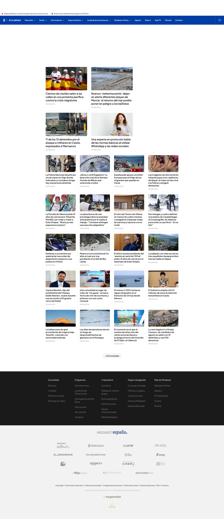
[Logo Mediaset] (112, 433)
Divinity (158, 406)
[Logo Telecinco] (96, 445)
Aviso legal (59, 485)
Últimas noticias (56, 395)
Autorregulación (109, 398)
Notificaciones (108, 404)
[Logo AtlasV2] (79, 473)
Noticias (52, 385)
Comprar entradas (137, 385)
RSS (158, 485)
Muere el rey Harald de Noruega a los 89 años (71, 14)
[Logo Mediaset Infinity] (63, 445)
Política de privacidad (93, 485)
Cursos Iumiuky (135, 395)
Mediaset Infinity (162, 385)
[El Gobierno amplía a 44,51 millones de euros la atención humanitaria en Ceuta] (163, 278)
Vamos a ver (80, 407)
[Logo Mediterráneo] (144, 473)
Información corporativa (74, 485)
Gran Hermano (82, 385)
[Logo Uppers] (95, 463)
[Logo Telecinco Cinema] (128, 463)
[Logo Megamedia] (113, 497)
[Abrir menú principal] (219, 20)
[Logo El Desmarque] (63, 455)
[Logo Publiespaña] (112, 473)
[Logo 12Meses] (160, 464)
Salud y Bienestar (136, 406)
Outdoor (79, 417)
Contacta (106, 385)
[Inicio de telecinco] (4, 20)
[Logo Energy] (160, 454)
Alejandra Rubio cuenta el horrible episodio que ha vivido (26, 14)
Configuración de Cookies (112, 485)
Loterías (52, 390)
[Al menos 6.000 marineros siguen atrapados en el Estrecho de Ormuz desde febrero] (129, 278)
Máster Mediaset (109, 417)
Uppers (158, 390)
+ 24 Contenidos (112, 356)
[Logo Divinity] (161, 445)
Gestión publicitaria (147, 485)
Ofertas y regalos (136, 390)
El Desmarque (161, 395)
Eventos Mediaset (136, 401)
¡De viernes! (80, 412)
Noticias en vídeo (56, 401)
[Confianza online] (112, 509)
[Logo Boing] (128, 454)
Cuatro (157, 401)
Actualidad (15, 20)
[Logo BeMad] (63, 463)
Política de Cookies (131, 485)
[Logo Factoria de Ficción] (96, 454)
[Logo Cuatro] (128, 445)
